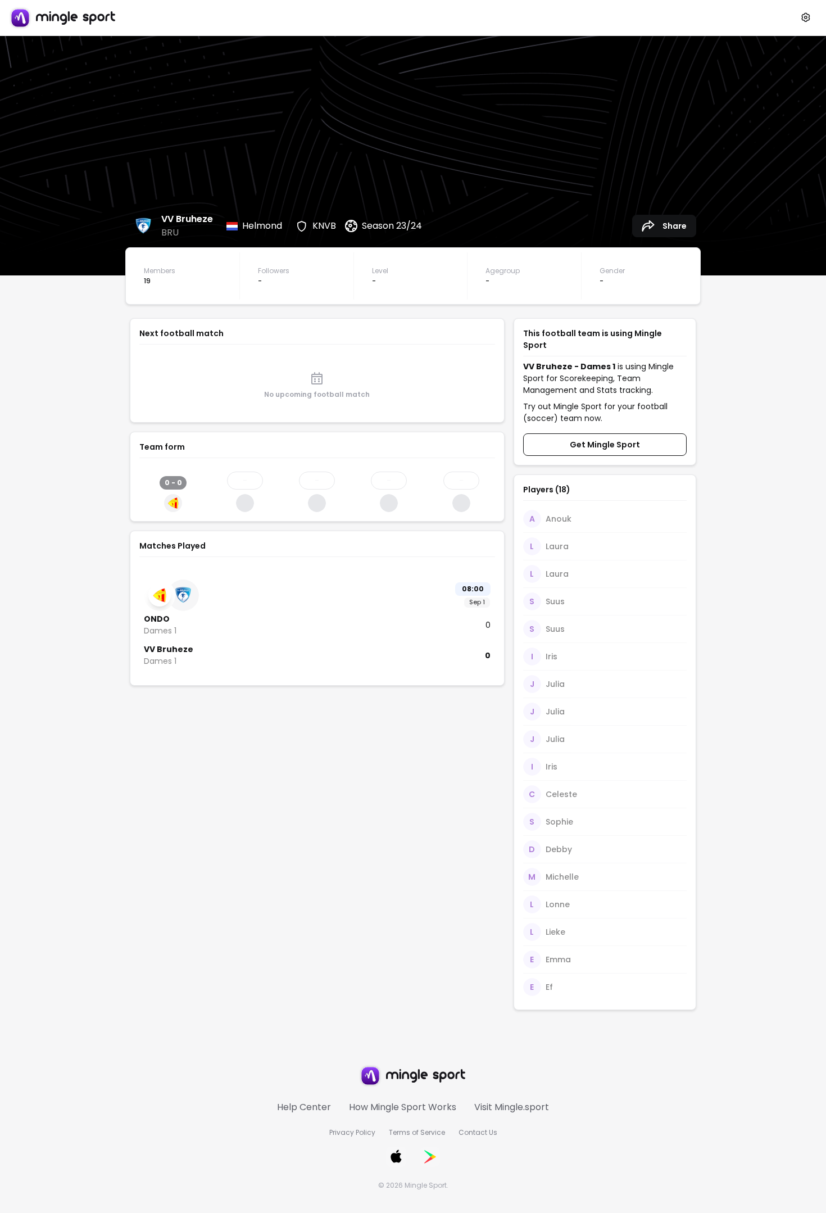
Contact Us (478, 1132)
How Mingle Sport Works (402, 1107)
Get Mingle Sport (605, 444)
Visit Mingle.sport (511, 1107)
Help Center (304, 1107)
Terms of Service (417, 1132)
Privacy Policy (352, 1132)
